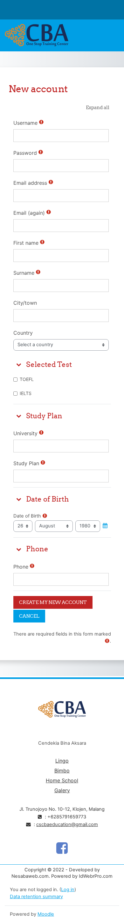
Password (25, 153)
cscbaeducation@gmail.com (67, 824)
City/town (25, 303)
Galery (62, 790)
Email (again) (29, 213)
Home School (62, 780)
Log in (67, 889)
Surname (23, 273)
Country (23, 333)
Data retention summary (36, 896)
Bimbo (62, 770)
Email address (30, 183)
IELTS (25, 393)
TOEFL (27, 379)
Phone (20, 566)
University (25, 433)
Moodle (46, 914)
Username (25, 123)
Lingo (62, 760)
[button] (97, 107)
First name (25, 243)
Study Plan (26, 463)
